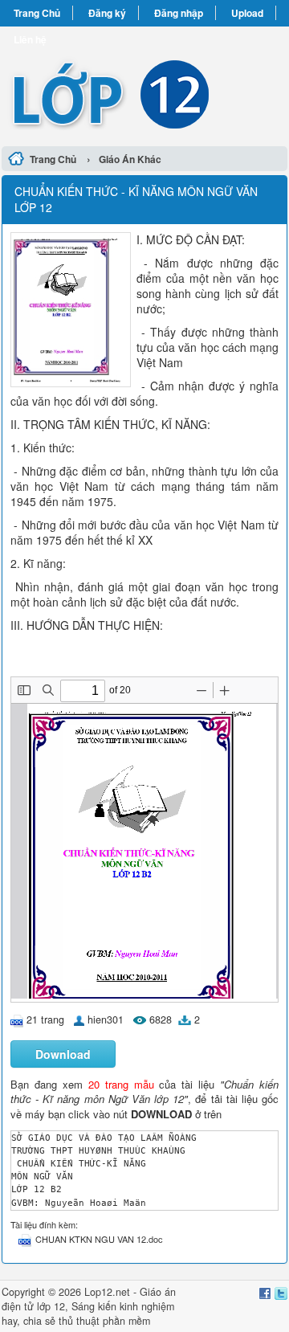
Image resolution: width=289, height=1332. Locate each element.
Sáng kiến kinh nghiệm (122, 1306)
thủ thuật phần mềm (104, 1321)
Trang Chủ (37, 13)
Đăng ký (107, 13)
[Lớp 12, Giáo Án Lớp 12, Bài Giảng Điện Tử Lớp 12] (144, 84)
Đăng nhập (178, 13)
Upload (247, 13)
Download (63, 1054)
